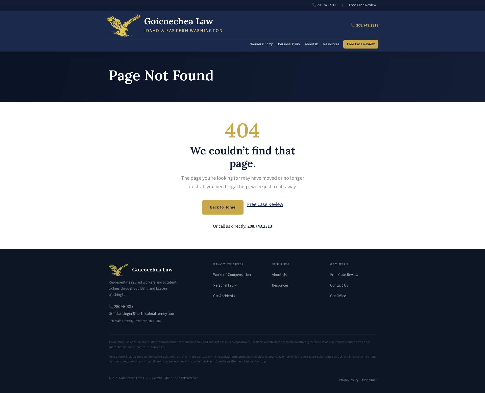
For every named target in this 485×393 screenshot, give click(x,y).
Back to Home (222, 207)
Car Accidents (224, 296)
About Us (312, 44)
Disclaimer (369, 380)
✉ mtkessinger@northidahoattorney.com (141, 313)
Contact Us (339, 285)
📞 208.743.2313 (324, 5)
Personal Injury (289, 44)
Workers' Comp (261, 44)
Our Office (338, 296)
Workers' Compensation (232, 275)
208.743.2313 (259, 226)
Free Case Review (362, 5)
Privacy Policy (348, 380)
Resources (331, 44)
